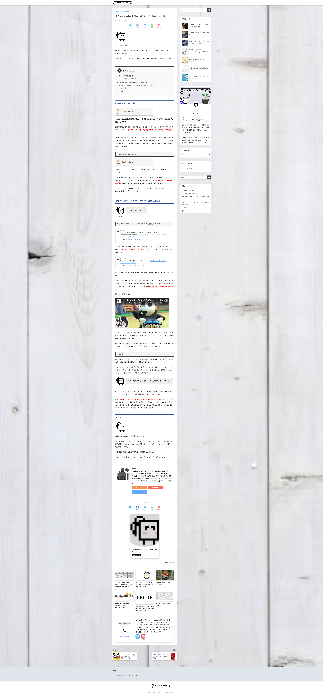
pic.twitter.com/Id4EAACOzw (128, 263)
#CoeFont (155, 235)
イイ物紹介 (170, 562)
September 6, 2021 (138, 266)
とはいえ (123, 88)
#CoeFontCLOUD (161, 261)
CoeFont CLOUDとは (126, 76)
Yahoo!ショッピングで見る (139, 492)
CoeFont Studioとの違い (128, 79)
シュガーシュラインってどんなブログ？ (125, 675)
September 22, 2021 (139, 239)
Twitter (137, 639)
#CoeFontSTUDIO (163, 235)
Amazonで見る (139, 487)
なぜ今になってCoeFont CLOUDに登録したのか (134, 83)
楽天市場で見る (155, 487)
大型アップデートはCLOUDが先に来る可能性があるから (138, 85)
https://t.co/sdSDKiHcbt (145, 235)
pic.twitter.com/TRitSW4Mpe (128, 237)
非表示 (130, 71)
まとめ (121, 92)
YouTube (143, 639)
